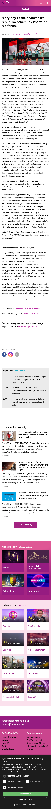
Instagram (36, 309)
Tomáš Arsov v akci (34, 740)
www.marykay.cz (31, 313)
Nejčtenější (20, 370)
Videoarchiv (6, 740)
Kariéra (5, 746)
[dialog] (25, 782)
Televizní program (9, 737)
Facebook (19, 309)
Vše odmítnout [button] (25, 800)
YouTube (27, 309)
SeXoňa (30, 749)
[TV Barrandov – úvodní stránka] (6, 3)
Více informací (25, 772)
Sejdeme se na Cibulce (36, 743)
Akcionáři (5, 743)
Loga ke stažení (8, 749)
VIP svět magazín (33, 737)
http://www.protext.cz (27, 326)
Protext (25, 9)
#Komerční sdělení (29, 34)
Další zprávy (25, 524)
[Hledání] (47, 3)
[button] (25, 804)
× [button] (48, 757)
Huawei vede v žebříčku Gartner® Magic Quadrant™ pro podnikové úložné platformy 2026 (29, 379)
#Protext (16, 34)
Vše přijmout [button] (25, 794)
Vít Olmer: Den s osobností (38, 746)
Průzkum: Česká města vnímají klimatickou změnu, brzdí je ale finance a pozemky (29, 391)
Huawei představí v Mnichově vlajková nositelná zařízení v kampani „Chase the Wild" (28, 402)
